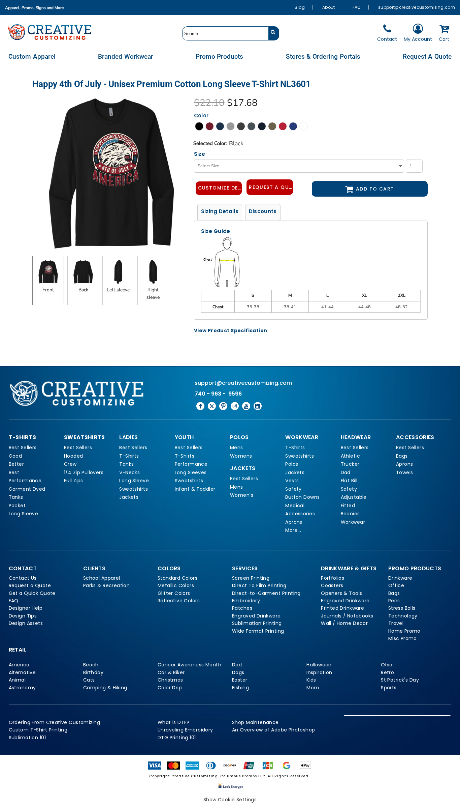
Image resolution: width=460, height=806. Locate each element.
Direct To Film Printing (259, 585)
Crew (70, 464)
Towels (404, 472)
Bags (402, 456)
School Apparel (101, 578)
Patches (242, 608)
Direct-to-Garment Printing (266, 593)
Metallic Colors (176, 585)
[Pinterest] (223, 406)
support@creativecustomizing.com (416, 7)
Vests (292, 480)
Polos (291, 464)
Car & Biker (171, 672)
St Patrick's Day (400, 680)
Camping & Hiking (105, 687)
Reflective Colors (179, 600)
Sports (389, 687)
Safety (293, 489)
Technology (403, 615)
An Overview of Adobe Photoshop (273, 729)
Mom (312, 687)
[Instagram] (235, 406)
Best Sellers (23, 447)
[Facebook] (200, 406)
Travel (396, 623)
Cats (89, 680)
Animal (17, 680)
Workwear (353, 522)
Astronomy (22, 687)
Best (14, 472)
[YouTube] (246, 406)
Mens (236, 447)
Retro (387, 672)
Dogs (238, 672)
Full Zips (73, 480)
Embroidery (246, 600)
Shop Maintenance (255, 722)
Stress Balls (402, 608)
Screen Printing (250, 578)
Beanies (350, 513)
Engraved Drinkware (256, 615)
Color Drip (170, 687)
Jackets (128, 497)
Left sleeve (118, 290)
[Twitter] (212, 406)
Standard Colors (177, 578)
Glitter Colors (174, 593)
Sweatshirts (133, 489)
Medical (294, 505)
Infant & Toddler (195, 489)
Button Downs (302, 497)
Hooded (73, 456)
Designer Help (25, 608)
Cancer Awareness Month (189, 664)
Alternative (22, 672)
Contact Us (23, 578)
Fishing (240, 687)
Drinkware (400, 578)
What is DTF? (174, 722)
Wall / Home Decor (344, 623)
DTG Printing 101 (177, 737)
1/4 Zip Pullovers (83, 472)
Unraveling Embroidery (185, 729)
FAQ (357, 7)
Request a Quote (30, 585)
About (328, 7)
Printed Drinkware (342, 608)
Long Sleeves (191, 472)
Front (48, 290)
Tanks (16, 497)
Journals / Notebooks (347, 615)
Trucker (350, 464)
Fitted (348, 505)
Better (16, 464)
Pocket (17, 505)
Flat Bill (349, 480)
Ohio (387, 664)
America (19, 664)
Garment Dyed (27, 489)
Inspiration (319, 672)
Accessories (300, 513)
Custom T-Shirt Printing (38, 729)
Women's (241, 495)
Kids (311, 680)
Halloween (319, 664)
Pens (394, 600)
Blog (299, 7)
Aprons (293, 522)
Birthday (93, 672)
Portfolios (332, 578)
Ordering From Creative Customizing (54, 722)
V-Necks (129, 472)
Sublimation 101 (27, 737)
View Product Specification (230, 330)
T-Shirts (129, 456)
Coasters (332, 585)
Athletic (350, 456)
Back (83, 290)
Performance (25, 480)
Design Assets (26, 623)
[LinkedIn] (258, 406)
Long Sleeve (23, 513)
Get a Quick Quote (32, 593)
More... (293, 530)
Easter (240, 680)
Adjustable (354, 497)
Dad (346, 472)
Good (15, 456)
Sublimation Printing (257, 623)
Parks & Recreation (106, 585)
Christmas (170, 680)
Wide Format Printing (258, 631)
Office (396, 585)
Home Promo (404, 631)
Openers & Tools (341, 593)
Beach (91, 664)
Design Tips (23, 615)
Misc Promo (402, 638)
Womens (241, 456)
